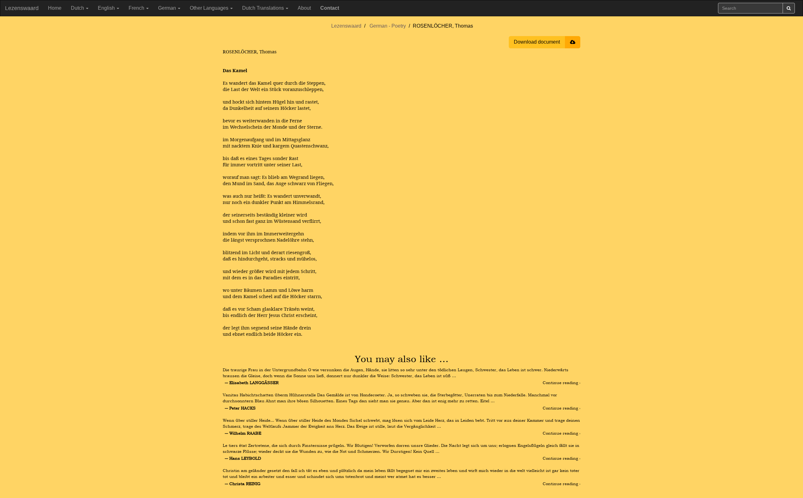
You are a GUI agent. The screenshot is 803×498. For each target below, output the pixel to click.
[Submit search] (789, 8)
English (107, 8)
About (304, 8)
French (137, 8)
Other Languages (210, 8)
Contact (329, 8)
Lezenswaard (22, 8)
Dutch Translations (263, 8)
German (167, 8)
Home (54, 8)
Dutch (78, 8)
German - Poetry (388, 26)
